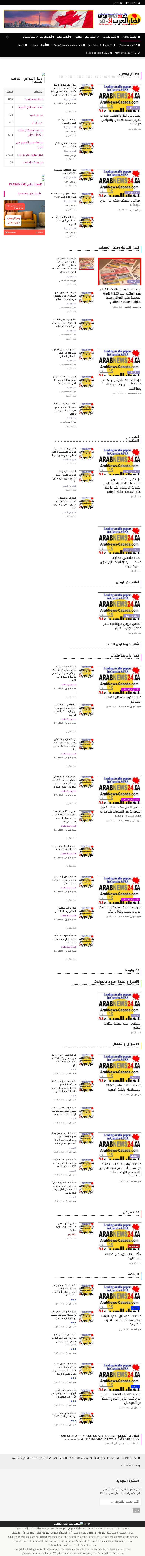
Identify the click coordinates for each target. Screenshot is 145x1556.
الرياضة (21, 45)
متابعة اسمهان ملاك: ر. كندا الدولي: (30, 132)
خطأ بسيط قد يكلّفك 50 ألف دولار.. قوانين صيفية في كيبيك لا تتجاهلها (64, 322)
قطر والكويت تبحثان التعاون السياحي (123, 699)
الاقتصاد (134, 1077)
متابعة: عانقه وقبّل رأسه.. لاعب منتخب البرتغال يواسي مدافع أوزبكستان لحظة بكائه (64, 1290)
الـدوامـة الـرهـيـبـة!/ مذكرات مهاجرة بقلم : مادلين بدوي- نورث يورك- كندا (64, 503)
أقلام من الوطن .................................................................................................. (102, 583)
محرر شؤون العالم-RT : (30, 154)
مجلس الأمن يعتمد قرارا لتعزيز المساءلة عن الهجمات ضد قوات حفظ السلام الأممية (120, 812)
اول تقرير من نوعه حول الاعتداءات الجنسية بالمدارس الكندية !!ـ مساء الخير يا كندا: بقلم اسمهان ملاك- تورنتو (122, 485)
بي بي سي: (36, 114)
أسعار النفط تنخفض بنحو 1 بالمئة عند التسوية (64, 847)
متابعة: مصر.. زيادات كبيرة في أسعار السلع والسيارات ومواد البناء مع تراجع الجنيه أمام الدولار (63, 1086)
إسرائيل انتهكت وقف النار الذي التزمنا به (120, 203)
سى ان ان (37, 122)
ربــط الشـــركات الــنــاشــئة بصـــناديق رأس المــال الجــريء (64, 220)
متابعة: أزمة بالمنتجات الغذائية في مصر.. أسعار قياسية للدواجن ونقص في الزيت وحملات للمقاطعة (120, 1170)
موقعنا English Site (98, 53)
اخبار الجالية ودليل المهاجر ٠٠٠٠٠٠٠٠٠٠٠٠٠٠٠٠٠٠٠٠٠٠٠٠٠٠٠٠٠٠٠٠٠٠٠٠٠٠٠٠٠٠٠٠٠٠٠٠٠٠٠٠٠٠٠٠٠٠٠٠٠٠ (104, 249)
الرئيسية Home (130, 37)
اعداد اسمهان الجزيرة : (30, 107)
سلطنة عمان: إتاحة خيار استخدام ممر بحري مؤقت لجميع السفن (64, 880)
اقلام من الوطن (131, 616)
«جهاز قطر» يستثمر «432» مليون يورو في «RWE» (63, 195)
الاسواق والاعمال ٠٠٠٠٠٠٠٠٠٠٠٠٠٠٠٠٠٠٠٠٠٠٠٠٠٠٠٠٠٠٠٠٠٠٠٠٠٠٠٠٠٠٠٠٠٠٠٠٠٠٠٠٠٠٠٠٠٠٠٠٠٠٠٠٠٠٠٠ (100, 1045)
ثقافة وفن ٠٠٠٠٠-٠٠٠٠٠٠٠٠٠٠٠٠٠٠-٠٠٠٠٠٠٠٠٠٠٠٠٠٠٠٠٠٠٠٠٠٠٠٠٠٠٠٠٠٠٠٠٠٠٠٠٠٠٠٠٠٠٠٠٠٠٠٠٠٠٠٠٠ (97, 1213)
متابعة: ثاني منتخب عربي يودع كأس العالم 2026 (64, 1414)
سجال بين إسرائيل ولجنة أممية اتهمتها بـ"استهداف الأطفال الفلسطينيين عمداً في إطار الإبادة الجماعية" (63, 90)
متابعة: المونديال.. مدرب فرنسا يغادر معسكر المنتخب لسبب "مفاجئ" (121, 1320)
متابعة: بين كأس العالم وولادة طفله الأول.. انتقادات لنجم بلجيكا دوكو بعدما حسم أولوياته (64, 1369)
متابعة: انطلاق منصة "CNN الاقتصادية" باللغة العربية (123, 1087)
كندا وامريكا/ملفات (130, 689)
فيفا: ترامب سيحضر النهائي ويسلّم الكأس (65, 909)
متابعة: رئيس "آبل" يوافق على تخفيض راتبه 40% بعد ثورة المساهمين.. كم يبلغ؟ (63, 1060)
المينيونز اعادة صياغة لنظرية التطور (122, 1026)
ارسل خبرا (44, 1458)
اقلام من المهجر (131, 471)
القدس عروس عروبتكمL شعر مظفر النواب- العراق (122, 626)
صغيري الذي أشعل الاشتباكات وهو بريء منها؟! (66, 1226)
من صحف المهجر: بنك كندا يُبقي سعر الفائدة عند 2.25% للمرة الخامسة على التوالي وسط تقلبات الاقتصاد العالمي (120, 295)
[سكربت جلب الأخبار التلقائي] (68, 1524)
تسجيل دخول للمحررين (23, 1458)
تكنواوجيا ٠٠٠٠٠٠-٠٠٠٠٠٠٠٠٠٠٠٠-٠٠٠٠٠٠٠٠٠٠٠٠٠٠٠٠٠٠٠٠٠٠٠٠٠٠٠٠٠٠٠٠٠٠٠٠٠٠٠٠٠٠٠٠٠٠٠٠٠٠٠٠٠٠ (97, 971)
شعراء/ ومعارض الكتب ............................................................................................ (104, 645)
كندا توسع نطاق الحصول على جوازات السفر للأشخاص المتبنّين (64, 352)
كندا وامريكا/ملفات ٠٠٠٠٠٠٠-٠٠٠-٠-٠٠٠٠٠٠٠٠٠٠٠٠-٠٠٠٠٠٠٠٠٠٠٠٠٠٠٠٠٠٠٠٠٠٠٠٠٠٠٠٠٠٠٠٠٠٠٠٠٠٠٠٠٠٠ (100, 657)
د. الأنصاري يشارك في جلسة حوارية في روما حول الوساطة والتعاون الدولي (65, 710)
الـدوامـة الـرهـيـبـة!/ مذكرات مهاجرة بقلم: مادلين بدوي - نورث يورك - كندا (64, 476)
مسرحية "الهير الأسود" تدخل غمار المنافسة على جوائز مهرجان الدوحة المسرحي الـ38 (64, 816)
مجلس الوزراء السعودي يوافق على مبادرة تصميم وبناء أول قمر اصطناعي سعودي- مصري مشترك (64, 782)
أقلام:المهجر (63, 37)
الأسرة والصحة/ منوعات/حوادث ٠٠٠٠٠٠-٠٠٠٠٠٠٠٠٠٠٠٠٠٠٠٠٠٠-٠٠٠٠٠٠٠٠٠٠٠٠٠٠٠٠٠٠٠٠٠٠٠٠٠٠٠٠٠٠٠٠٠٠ (105, 983)
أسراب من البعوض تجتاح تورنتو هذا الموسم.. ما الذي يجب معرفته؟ (64, 380)
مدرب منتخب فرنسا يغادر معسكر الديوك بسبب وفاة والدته (120, 909)
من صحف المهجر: (33, 162)
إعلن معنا (112, 1458)
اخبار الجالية (133, 281)
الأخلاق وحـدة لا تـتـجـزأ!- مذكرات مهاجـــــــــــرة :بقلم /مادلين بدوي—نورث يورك (63, 451)
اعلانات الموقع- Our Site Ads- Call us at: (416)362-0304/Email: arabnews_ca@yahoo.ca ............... (99, 1437)
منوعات (135, 1015)
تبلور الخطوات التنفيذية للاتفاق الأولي (65, 171)
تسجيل (116, 3)
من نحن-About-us (80, 1458)
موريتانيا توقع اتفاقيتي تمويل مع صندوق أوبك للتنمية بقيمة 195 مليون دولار (64, 744)
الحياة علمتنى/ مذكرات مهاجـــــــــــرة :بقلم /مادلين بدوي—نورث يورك (120, 562)
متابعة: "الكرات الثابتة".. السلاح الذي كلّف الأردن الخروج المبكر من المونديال (121, 1399)
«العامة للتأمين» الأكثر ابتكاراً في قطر (65, 145)
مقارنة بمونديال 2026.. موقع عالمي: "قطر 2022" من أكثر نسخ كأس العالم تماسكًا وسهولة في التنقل (64, 673)
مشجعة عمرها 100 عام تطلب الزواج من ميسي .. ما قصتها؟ (64, 939)
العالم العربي (133, 108)
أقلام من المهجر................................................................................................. (97, 439)
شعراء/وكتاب (29, 37)
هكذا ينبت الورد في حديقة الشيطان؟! (123, 1256)
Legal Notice (129, 1466)
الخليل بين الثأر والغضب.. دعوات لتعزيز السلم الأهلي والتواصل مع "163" (120, 120)
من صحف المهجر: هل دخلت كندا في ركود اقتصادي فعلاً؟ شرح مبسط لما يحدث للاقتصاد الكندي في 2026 (64, 265)
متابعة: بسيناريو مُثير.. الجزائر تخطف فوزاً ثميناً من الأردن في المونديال (63, 1393)
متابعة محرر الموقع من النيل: (29, 145)
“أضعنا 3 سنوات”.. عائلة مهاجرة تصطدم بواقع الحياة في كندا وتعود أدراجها (64, 409)
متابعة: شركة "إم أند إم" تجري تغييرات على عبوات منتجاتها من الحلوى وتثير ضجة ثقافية (64, 1188)
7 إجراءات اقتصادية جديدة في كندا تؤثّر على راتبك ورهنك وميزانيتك (121, 384)
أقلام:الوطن (46, 37)
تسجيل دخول (131, 3)
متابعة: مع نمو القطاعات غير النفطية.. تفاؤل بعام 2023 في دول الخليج (64, 1163)
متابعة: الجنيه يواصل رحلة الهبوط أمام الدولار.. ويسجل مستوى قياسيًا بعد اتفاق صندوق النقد (64, 1138)
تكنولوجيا (108, 45)
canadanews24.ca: (33, 99)
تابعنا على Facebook (25, 184)
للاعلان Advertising (126, 53)
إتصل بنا (98, 1458)
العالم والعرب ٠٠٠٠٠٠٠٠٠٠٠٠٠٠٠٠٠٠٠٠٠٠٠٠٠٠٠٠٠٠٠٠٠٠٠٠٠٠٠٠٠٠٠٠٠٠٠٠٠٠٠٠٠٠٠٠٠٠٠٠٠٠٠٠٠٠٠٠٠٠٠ (99, 75)
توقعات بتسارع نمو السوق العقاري (67, 121)
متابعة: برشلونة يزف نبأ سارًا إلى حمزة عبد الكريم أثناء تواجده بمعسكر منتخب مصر (64, 1339)
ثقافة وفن (93, 45)
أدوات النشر (59, 1458)
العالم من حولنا (70, 99)
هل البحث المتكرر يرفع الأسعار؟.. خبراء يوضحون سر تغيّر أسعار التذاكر (64, 295)
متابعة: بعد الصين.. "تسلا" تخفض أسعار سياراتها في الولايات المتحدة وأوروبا (63, 1110)
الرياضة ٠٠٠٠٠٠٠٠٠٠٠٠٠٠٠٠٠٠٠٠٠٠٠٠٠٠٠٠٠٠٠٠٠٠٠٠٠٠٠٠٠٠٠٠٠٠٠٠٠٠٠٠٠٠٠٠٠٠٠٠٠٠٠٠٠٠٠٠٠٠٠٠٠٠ (97, 1275)
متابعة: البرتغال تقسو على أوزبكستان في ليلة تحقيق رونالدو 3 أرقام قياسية (63, 1314)
